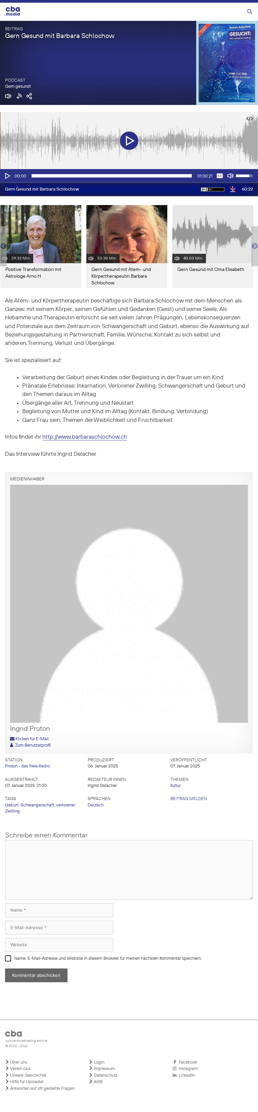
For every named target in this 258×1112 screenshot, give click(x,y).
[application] (129, 176)
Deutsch (95, 805)
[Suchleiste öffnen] (250, 12)
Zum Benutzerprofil (32, 745)
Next (254, 246)
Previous (3, 246)
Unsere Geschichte (27, 1075)
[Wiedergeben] (7, 175)
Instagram (187, 1069)
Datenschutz (105, 1075)
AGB (97, 1082)
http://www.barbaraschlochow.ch (84, 437)
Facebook (187, 1062)
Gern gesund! (18, 86)
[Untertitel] (219, 175)
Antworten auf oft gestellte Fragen (42, 1088)
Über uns (18, 1062)
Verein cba (20, 1069)
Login (98, 1062)
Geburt (11, 805)
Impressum (104, 1069)
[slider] (112, 175)
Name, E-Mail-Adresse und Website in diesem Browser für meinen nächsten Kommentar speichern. (108, 958)
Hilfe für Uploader (26, 1082)
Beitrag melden (188, 799)
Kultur (175, 786)
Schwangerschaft (37, 805)
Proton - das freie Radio (27, 766)
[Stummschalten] (230, 175)
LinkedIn (186, 1075)
